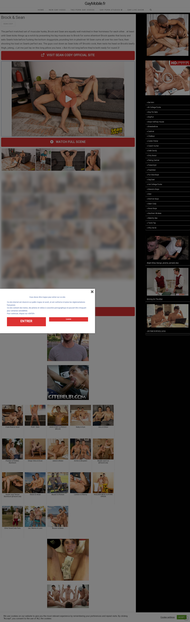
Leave (68, 319)
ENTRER (26, 321)
